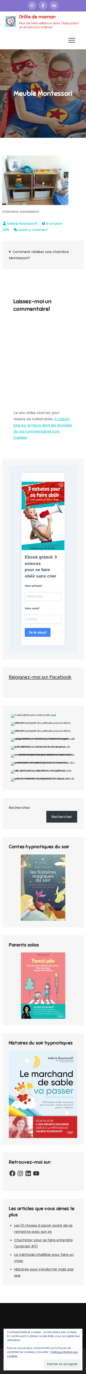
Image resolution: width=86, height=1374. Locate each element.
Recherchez (19, 807)
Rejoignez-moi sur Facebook (40, 677)
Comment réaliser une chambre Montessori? (39, 255)
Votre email (32, 608)
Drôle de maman (37, 17)
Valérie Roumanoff (22, 223)
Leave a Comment (33, 230)
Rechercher (61, 816)
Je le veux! (38, 632)
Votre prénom (33, 585)
